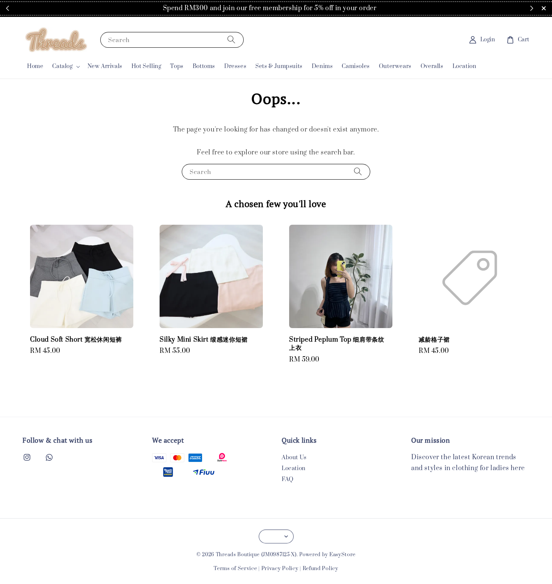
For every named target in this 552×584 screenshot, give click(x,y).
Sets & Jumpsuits (279, 66)
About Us (294, 457)
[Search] (231, 39)
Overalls (432, 66)
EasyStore (342, 554)
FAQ (288, 479)
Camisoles (356, 66)
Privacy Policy (280, 568)
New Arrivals (104, 66)
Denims (322, 66)
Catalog (62, 66)
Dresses (235, 66)
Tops (176, 66)
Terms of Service (235, 568)
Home (35, 66)
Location (464, 66)
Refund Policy (320, 568)
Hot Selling (146, 66)
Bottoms (204, 66)
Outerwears (395, 66)
